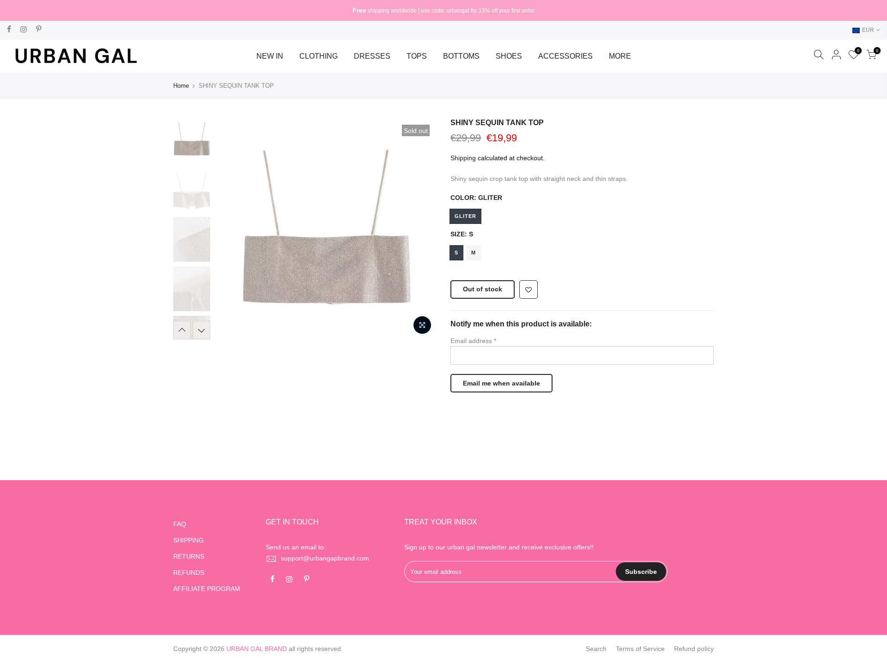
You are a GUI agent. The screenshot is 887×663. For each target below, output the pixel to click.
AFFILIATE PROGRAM (206, 588)
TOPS (417, 56)
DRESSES (372, 56)
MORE (620, 56)
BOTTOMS (461, 56)
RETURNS (188, 556)
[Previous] (231, 228)
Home (181, 85)
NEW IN (269, 56)
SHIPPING (188, 540)
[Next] (420, 228)
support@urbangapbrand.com (325, 558)
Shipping (463, 158)
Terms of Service (640, 648)
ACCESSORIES (565, 56)
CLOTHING (318, 56)
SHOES (509, 56)
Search (596, 648)
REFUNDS (188, 572)
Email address (473, 340)
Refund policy (694, 648)
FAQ (179, 524)
